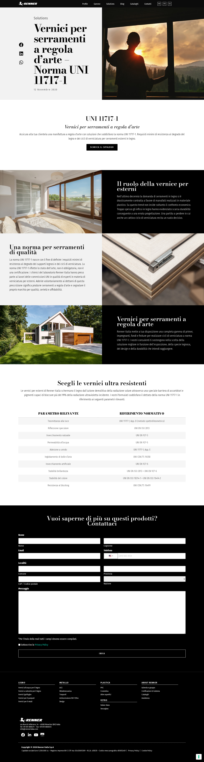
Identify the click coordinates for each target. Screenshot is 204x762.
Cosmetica (104, 691)
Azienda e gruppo (148, 687)
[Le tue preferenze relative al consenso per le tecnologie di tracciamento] (199, 757)
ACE (60, 687)
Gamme (97, 4)
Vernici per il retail (25, 701)
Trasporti (62, 694)
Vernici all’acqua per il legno (29, 687)
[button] (21, 45)
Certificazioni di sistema (151, 691)
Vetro (104, 700)
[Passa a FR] (164, 3)
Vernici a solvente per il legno (29, 691)
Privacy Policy (41, 644)
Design (62, 701)
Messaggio (23, 588)
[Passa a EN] (159, 3)
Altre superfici (106, 694)
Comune (22, 573)
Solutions (110, 4)
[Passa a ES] (170, 3)
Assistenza (145, 698)
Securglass (104, 708)
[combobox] (111, 556)
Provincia (108, 573)
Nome (21, 545)
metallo (64, 682)
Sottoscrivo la (34, 645)
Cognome (108, 545)
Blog (122, 4)
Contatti (147, 4)
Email (21, 550)
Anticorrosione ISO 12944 (69, 698)
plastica (105, 682)
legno (21, 682)
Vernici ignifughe (24, 694)
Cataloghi (134, 4)
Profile (85, 4)
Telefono (108, 550)
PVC (102, 687)
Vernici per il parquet (26, 698)
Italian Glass (105, 705)
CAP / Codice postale (28, 584)
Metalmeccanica (65, 691)
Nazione (107, 583)
